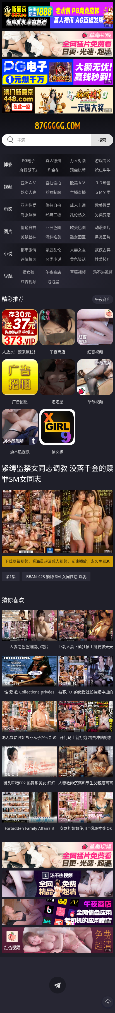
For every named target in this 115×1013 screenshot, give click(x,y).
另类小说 (53, 259)
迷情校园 (28, 259)
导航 (8, 276)
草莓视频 (78, 272)
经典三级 (53, 214)
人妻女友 (78, 249)
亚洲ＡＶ (28, 182)
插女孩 (28, 272)
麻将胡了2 (28, 170)
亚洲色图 (53, 227)
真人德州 (53, 160)
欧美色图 (78, 227)
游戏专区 (103, 160)
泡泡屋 (53, 281)
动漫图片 (103, 227)
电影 (8, 209)
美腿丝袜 (28, 237)
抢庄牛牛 (103, 170)
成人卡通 (78, 205)
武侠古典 (103, 249)
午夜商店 (53, 272)
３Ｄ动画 (103, 182)
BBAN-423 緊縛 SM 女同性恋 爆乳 (56, 576)
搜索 (102, 139)
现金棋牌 (78, 170)
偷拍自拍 (53, 205)
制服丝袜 (28, 214)
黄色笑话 (78, 259)
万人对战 (78, 160)
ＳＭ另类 (103, 192)
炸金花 (53, 170)
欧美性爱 (103, 205)
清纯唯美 (53, 237)
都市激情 (28, 249)
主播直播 (78, 192)
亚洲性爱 (28, 205)
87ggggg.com (57, 125)
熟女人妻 (28, 192)
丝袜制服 (53, 192)
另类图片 (103, 237)
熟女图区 (78, 237)
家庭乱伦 (53, 249)
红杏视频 (28, 281)
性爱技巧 (103, 259)
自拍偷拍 (53, 182)
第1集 (11, 576)
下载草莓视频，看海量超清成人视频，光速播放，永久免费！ (57, 561)
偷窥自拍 (28, 227)
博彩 (8, 164)
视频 (8, 187)
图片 (8, 231)
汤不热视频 (102, 272)
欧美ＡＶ (78, 182)
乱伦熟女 (78, 214)
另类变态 (103, 214)
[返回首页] (107, 1001)
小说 (8, 254)
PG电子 (28, 160)
